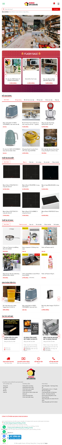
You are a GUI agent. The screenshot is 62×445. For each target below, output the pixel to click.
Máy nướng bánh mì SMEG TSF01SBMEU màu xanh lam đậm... (29, 306)
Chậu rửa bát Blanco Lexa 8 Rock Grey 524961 (31, 274)
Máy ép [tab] (57, 100)
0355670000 (4, 429)
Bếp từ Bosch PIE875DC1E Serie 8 (50, 212)
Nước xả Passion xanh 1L (48, 247)
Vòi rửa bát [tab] (46, 162)
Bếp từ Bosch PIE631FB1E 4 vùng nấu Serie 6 (30, 185)
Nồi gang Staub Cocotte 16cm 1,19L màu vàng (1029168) (30, 149)
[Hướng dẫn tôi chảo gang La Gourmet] (11, 327)
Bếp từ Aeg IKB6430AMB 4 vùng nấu (50, 185)
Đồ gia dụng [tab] (18, 100)
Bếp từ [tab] (24, 162)
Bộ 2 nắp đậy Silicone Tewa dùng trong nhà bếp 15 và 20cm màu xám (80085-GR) (50, 150)
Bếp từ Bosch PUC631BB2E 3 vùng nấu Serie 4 (30, 212)
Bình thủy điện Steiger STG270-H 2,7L (50, 306)
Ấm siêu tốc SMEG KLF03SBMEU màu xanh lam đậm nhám (11, 149)
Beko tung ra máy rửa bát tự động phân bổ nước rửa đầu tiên (50, 339)
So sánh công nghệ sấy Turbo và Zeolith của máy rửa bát (30, 339)
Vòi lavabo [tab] (56, 224)
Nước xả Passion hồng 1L (48, 273)
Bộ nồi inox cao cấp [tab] (29, 100)
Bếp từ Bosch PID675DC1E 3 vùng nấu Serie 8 (10, 185)
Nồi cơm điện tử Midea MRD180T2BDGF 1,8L (49, 79)
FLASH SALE (31, 53)
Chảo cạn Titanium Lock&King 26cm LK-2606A (10, 248)
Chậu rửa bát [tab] (55, 162)
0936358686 (4, 434)
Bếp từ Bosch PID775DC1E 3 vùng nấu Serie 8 (10, 212)
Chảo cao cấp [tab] (48, 100)
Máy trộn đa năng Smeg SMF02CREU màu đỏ (48, 123)
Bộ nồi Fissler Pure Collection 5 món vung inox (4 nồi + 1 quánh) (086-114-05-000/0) (30, 123)
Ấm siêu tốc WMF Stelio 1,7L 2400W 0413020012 (13, 79)
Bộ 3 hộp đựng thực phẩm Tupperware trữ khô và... (9, 306)
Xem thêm (6, 99)
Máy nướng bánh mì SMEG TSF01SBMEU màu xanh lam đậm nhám (11, 123)
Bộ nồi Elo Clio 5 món (31, 79)
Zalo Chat (4, 438)
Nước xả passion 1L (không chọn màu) (30, 248)
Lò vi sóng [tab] (38, 162)
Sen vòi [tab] (31, 224)
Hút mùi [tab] (31, 162)
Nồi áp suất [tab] (40, 100)
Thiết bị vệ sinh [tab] (23, 224)
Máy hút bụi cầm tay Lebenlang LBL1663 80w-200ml (11, 274)
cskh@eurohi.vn (9, 432)
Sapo (46, 443)
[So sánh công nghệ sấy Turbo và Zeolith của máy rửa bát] (31, 327)
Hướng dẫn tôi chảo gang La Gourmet (11, 338)
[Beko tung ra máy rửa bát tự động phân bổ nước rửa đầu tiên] (51, 327)
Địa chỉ (4, 443)
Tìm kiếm (56, 9)
